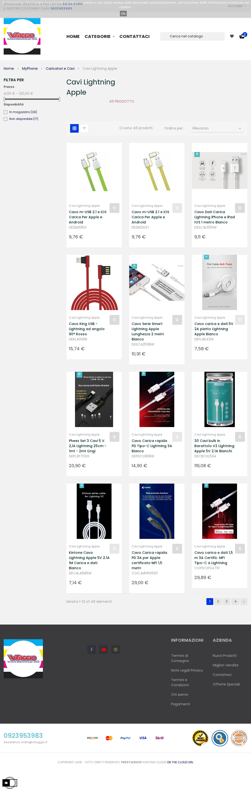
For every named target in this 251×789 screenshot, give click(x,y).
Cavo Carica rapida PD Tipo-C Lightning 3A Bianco (152, 445)
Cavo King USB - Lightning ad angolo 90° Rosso (87, 328)
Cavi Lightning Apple (84, 206)
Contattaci (222, 674)
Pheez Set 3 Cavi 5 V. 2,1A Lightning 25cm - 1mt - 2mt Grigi (87, 445)
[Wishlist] (232, 36)
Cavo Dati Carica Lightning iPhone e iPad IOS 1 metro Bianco (214, 217)
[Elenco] (84, 128)
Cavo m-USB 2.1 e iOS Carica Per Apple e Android (87, 217)
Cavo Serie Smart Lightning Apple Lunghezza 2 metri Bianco (148, 331)
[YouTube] (103, 649)
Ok (123, 13)
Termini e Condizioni (180, 682)
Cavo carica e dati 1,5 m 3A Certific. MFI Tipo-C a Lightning (213, 557)
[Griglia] (74, 128)
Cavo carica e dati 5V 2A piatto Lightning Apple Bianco (213, 328)
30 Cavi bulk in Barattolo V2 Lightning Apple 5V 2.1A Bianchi (214, 445)
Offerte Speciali (226, 684)
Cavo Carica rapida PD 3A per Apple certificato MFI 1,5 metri (149, 560)
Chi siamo (179, 694)
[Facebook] (91, 649)
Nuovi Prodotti (225, 655)
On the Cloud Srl (180, 762)
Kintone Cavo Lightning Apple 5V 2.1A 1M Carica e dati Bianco (89, 560)
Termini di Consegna (180, 658)
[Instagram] (115, 649)
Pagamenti (180, 704)
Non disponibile (23, 119)
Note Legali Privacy (187, 670)
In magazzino (23, 112)
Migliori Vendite (225, 665)
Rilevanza (217, 128)
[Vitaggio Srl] (22, 36)
